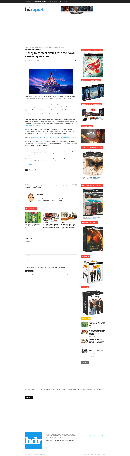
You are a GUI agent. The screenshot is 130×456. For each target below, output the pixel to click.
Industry (35, 49)
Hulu (26, 129)
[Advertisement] (65, 33)
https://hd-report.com (41, 196)
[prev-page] (26, 232)
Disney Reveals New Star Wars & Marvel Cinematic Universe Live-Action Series (53, 137)
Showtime (38, 125)
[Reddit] (94, 435)
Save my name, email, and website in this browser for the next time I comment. (46, 267)
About (85, 454)
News (40, 49)
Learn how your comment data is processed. (56, 274)
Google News (64, 440)
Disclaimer (97, 454)
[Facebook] (98, 1)
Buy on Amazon (92, 218)
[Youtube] (104, 1)
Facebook (71, 440)
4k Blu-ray (45, 222)
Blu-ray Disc (27, 222)
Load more (92, 356)
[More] (64, 64)
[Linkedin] (90, 435)
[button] (103, 20)
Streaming (31, 47)
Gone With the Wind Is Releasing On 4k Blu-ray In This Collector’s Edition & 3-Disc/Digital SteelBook (51, 226)
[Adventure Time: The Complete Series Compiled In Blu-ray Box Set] (33, 217)
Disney (30, 169)
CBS (30, 125)
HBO (27, 125)
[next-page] (28, 232)
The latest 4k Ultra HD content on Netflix (66, 186)
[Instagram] (100, 1)
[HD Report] (34, 9)
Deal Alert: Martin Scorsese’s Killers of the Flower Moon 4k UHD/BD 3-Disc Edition (96, 350)
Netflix (31, 49)
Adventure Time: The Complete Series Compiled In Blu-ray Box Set (32, 226)
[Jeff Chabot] (26, 61)
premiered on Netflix (31, 106)
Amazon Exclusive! (96, 178)
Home (26, 47)
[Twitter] (102, 1)
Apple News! (56, 440)
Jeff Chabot (30, 60)
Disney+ (36, 47)
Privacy (103, 454)
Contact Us (91, 454)
